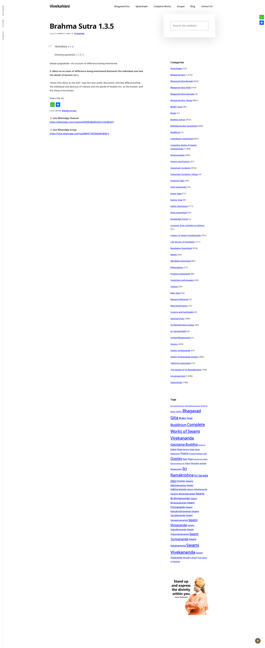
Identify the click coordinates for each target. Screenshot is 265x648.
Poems (185, 453)
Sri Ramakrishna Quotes (182, 324)
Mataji (197, 449)
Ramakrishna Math (200, 459)
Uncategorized (177, 376)
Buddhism (175, 132)
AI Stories (204, 406)
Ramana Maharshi (179, 299)
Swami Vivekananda (180, 350)
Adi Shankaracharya (192, 406)
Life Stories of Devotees (182, 241)
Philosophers (176, 267)
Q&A (205, 453)
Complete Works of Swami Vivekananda (187, 431)
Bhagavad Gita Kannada (182, 94)
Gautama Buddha (184, 444)
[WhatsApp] (261, 17)
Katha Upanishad (178, 206)
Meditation (175, 453)
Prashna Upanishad (180, 273)
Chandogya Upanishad (181, 138)
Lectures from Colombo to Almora (187, 225)
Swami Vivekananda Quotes (184, 356)
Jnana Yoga (175, 193)
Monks (173, 254)
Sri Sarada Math (178, 331)
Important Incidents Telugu (184, 174)
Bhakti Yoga (176, 106)
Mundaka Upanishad (180, 260)
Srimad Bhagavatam (180, 337)
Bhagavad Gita (177, 74)
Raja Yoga (175, 293)
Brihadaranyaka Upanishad (183, 125)
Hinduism (201, 445)
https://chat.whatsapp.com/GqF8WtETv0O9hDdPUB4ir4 (79, 133)
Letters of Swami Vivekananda (185, 235)
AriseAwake (176, 68)
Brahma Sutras (69, 111)
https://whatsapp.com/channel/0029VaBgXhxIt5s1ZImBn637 (82, 122)
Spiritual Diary (177, 318)
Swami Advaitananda (197, 489)
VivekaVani (60, 6)
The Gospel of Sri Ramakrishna (185, 369)
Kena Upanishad (178, 212)
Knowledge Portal (179, 219)
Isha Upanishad (178, 187)
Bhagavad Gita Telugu (181, 100)
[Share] (261, 22)
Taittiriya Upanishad (180, 363)
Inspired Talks (177, 180)
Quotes (174, 286)
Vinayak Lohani (190, 557)
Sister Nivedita (192, 463)
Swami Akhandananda (182, 493)
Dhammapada (177, 155)
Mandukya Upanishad (181, 248)
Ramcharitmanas (178, 305)
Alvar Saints (176, 411)
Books (173, 113)
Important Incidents (180, 167)
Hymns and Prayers (180, 161)
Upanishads (176, 382)
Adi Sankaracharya (177, 406)
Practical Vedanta (196, 453)
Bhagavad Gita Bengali (181, 81)
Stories (173, 344)
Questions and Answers (182, 280)
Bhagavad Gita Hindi (180, 87)
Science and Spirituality (182, 312)
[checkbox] (258, 641)
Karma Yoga (176, 199)
